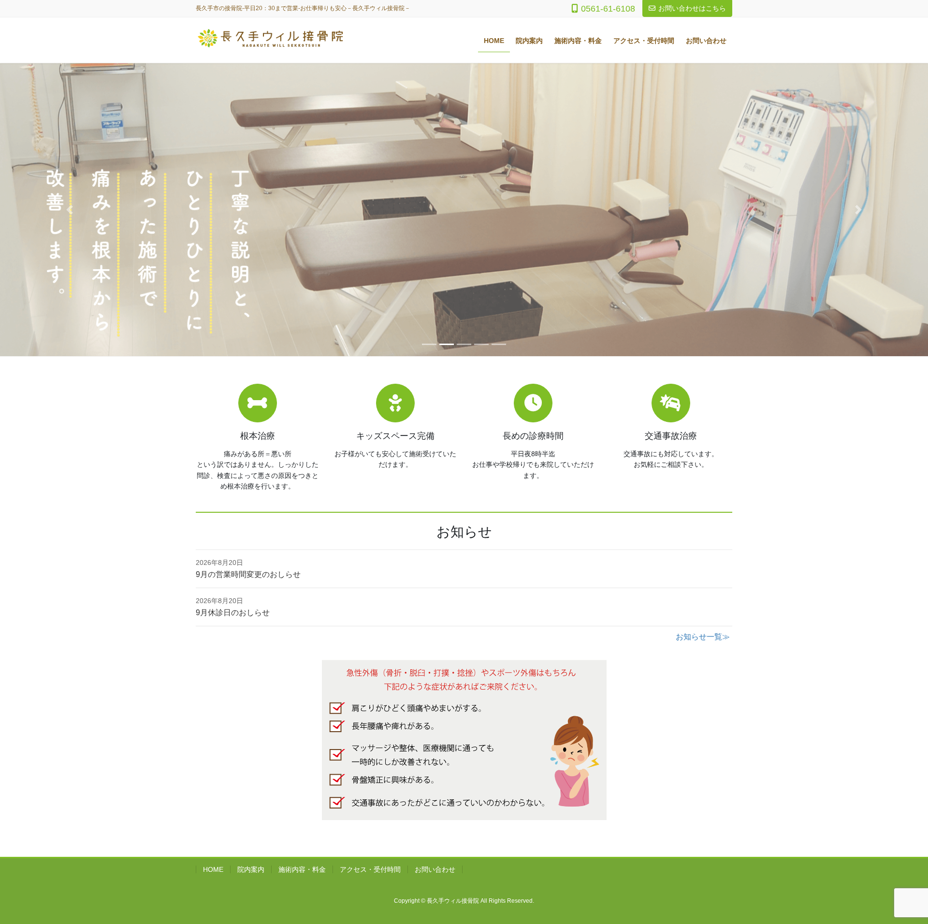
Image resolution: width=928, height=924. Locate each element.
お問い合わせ (435, 869)
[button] (69, 209)
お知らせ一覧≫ (703, 637)
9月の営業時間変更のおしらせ (248, 574)
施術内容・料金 (302, 869)
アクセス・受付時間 (370, 869)
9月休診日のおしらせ (233, 612)
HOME (213, 869)
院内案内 (250, 869)
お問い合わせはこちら (692, 8)
